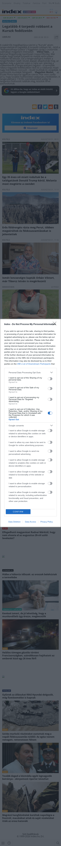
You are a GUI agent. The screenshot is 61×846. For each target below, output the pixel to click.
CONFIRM (18, 512)
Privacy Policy (46, 522)
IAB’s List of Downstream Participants (34, 364)
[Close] (55, 324)
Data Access (30, 522)
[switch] (50, 378)
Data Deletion (14, 522)
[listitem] (30, 372)
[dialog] (30, 423)
